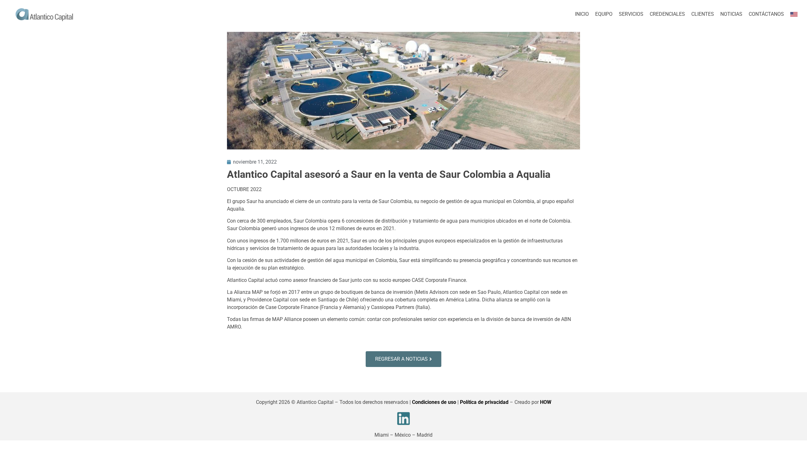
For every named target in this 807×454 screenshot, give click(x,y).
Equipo (604, 14)
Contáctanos (766, 14)
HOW (545, 402)
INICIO (582, 14)
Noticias (731, 14)
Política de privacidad (484, 402)
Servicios (631, 14)
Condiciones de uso (434, 402)
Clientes (702, 14)
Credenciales (667, 14)
